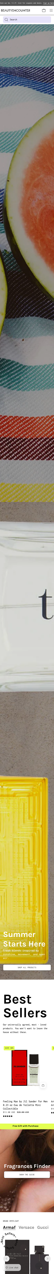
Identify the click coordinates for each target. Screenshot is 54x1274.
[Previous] (6, 1259)
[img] (7, 1116)
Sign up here (48, 3)
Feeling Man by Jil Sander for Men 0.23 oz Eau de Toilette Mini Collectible (25, 1105)
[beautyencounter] (15, 10)
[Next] (48, 1259)
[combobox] (27, 19)
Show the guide (27, 1175)
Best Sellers (6, 1006)
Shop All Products (27, 967)
